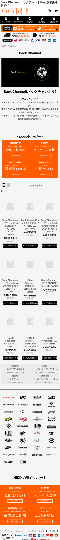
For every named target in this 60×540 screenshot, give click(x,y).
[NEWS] (49, 10)
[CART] (56, 10)
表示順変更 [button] (37, 185)
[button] (30, 20)
